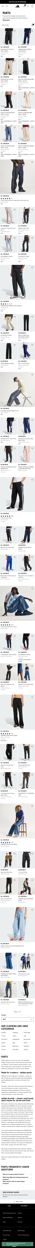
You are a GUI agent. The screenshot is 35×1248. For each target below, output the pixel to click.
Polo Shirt (4, 1039)
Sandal (26, 1049)
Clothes (3, 1032)
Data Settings (21, 1230)
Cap (25, 1036)
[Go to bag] (32, 6)
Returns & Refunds (8, 1217)
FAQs (4, 1222)
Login (9, 1205)
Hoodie (3, 1046)
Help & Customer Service (9, 1213)
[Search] (28, 6)
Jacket (3, 1042)
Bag (14, 1042)
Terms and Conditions (23, 1235)
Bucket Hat (27, 1039)
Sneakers (26, 1046)
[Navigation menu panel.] (3, 6)
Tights (14, 1036)
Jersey (3, 1049)
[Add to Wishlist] (14, 31)
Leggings (15, 1032)
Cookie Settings (7, 1230)
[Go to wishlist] (7, 6)
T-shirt (3, 1036)
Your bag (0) (24, 1205)
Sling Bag (15, 1049)
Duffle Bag (27, 1032)
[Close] (4, 1244)
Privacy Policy (6, 1235)
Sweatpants (16, 1039)
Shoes (25, 1042)
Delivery (20, 1217)
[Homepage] (17, 7)
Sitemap (20, 1222)
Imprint (5, 1239)
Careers (20, 1213)
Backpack (16, 1046)
